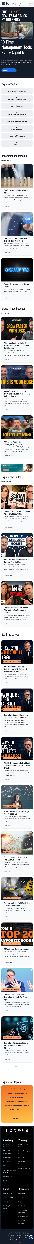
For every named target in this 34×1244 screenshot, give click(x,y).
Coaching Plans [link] (7, 1157)
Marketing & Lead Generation (17, 99)
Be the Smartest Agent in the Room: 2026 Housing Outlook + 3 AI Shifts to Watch (17, 389)
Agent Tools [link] (21, 1193)
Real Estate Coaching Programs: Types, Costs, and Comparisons (17, 711)
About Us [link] (9, 1233)
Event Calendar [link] (7, 1193)
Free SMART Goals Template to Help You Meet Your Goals (17, 233)
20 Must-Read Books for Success (17, 944)
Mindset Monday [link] (22, 1216)
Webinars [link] (21, 1197)
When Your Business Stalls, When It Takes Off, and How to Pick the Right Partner (17, 340)
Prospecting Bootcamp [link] (22, 1163)
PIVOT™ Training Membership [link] (23, 1145)
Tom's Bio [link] (17, 1233)
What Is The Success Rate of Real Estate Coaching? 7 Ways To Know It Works (17, 760)
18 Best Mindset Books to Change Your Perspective (17, 806)
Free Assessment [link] (8, 1181)
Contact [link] (26, 1235)
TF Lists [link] (5, 1166)
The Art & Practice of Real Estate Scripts (17, 279)
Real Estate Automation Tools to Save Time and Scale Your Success (17, 1039)
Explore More (5, 160)
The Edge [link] (6, 1201)
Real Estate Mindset (17, 129)
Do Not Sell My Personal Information (18, 1239)
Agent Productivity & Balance (17, 114)
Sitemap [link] (18, 1242)
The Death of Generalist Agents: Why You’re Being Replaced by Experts (17, 604)
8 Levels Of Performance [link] (7, 1152)
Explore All (17, 144)
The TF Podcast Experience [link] (23, 1211)
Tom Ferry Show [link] (22, 1206)
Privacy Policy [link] (23, 1237)
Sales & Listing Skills (17, 106)
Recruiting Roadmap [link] (24, 1168)
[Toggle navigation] (30, 3)
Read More (6, 70)
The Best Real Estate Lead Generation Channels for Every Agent (17, 991)
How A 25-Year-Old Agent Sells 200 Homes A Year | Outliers (17, 556)
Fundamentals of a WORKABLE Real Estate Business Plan (17, 898)
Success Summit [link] (8, 1197)
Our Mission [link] (26, 1233)
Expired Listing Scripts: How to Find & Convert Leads (17, 852)
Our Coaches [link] (7, 1161)
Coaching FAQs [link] (7, 1176)
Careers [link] (19, 1235)
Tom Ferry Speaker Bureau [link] (8, 1207)
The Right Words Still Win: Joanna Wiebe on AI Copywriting (17, 508)
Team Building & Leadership (17, 136)
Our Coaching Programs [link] (7, 1145)
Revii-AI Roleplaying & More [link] (24, 1152)
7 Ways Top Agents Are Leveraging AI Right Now (17, 437)
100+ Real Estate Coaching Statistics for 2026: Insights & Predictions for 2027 (17, 663)
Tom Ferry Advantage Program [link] (9, 1171)
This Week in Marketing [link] (21, 1222)
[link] (11, 3)
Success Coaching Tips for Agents (17, 121)
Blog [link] (19, 1201)
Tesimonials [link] (11, 1235)
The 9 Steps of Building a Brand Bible (17, 187)
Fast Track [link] (21, 1157)
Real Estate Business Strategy (17, 91)
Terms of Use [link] (13, 1237)
